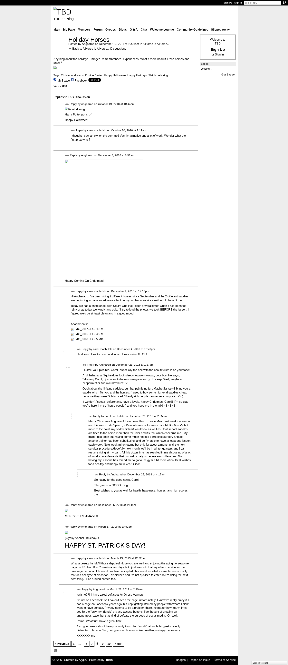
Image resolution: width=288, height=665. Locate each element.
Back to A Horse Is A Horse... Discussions (99, 48)
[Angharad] (59, 46)
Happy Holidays (137, 75)
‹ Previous (62, 643)
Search (284, 2)
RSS (55, 650)
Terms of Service (225, 659)
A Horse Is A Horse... (156, 43)
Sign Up (228, 2)
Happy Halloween (115, 75)
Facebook (81, 80)
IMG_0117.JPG (85, 329)
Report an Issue (200, 659)
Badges (181, 659)
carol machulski (96, 130)
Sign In (238, 2)
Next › (118, 643)
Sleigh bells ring (158, 75)
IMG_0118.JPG (85, 339)
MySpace (63, 80)
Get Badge (228, 74)
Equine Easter (93, 75)
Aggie (82, 659)
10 (108, 643)
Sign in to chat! (261, 663)
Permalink (67, 104)
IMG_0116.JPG (85, 334)
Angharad (88, 43)
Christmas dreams (72, 75)
